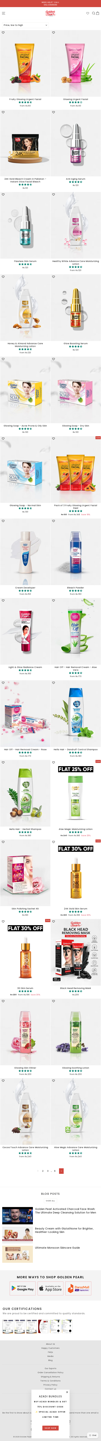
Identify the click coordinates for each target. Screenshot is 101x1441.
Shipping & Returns (50, 1376)
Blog (50, 1360)
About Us (50, 1344)
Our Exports (50, 1368)
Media (50, 1356)
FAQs (50, 1352)
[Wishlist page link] (89, 13)
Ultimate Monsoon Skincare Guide (57, 1248)
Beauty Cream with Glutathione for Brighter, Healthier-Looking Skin (64, 1230)
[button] (25, 102)
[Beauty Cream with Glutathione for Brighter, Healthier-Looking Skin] (17, 1235)
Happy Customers (50, 1348)
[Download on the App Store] (51, 1288)
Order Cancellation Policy (51, 1372)
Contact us (50, 1389)
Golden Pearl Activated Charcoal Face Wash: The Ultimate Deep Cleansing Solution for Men (65, 1210)
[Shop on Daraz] (78, 1288)
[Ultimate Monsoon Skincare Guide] (17, 1254)
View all (50, 1201)
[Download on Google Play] (23, 1288)
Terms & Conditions (50, 1380)
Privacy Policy (50, 1385)
